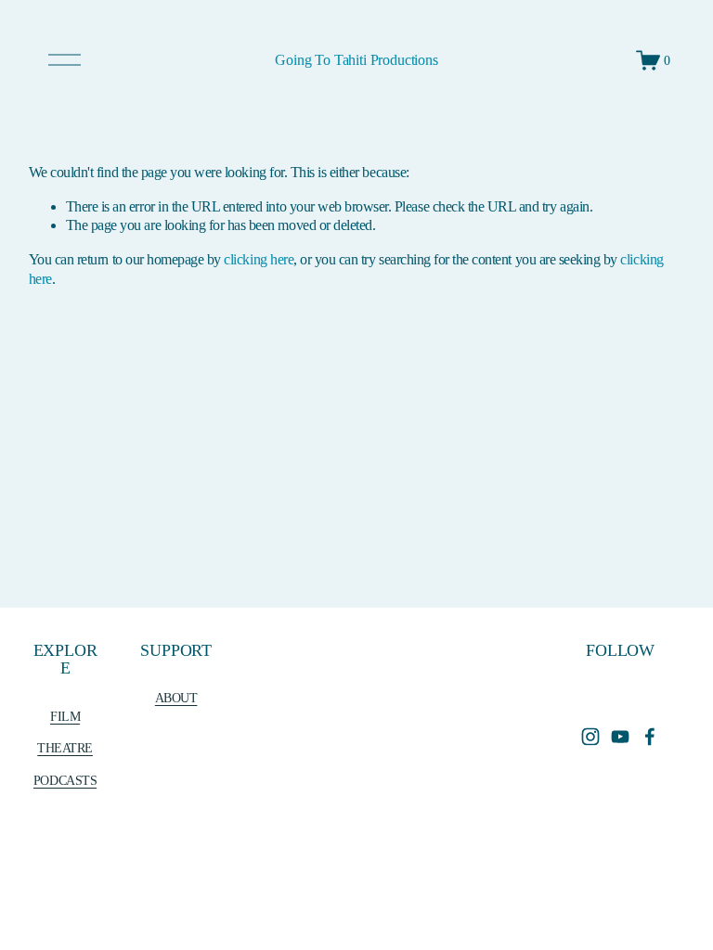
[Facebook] (650, 736)
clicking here (258, 259)
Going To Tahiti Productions (356, 60)
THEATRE (65, 747)
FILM (65, 716)
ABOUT (176, 697)
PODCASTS (65, 780)
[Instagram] (590, 736)
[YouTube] (620, 736)
